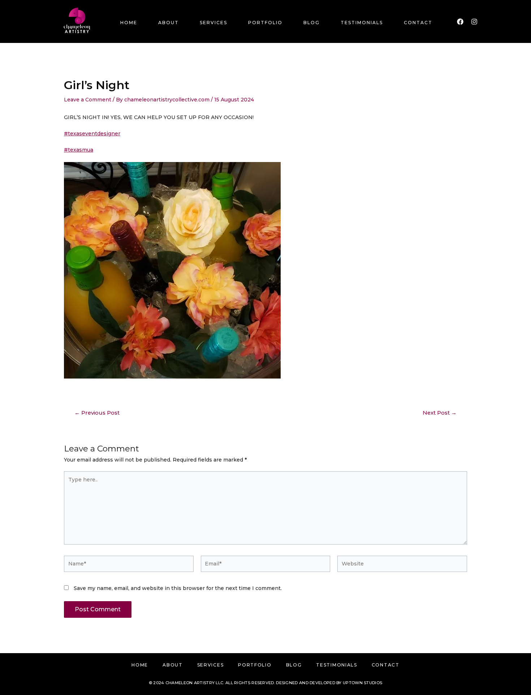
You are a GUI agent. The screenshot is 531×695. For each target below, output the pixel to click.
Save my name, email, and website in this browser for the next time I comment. (178, 588)
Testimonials (362, 22)
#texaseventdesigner (92, 133)
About (168, 22)
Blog (311, 22)
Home (128, 22)
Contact (418, 22)
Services (213, 22)
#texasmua (78, 150)
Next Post (440, 413)
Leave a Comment (87, 99)
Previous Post (97, 413)
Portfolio (265, 22)
